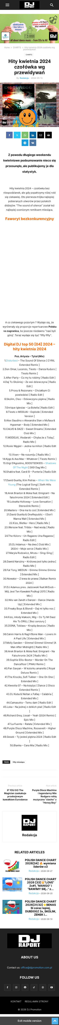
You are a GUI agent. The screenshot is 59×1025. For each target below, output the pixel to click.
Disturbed (12, 360)
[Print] (48, 135)
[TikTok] (34, 987)
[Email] (40, 135)
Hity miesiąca (18, 762)
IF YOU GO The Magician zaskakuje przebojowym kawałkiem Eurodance (15, 795)
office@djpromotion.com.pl (36, 967)
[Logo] (29, 947)
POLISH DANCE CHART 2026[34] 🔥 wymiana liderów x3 (40, 863)
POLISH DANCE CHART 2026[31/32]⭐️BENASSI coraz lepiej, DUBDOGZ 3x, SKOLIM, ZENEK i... (40, 908)
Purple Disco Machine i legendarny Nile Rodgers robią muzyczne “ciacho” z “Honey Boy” (44, 796)
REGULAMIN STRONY (36, 1001)
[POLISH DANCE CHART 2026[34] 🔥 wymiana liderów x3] (12, 865)
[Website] (42, 987)
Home (7, 47)
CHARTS (17, 47)
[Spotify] (25, 987)
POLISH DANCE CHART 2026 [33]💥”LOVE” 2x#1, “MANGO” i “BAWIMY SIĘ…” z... (40, 884)
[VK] (33, 142)
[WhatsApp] (25, 135)
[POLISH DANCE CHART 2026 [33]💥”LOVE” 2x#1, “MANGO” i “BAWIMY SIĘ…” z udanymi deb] (12, 884)
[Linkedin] (33, 135)
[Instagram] (16, 987)
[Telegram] (25, 142)
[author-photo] (29, 830)
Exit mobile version (29, 1020)
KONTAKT (16, 1001)
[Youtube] (51, 987)
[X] (17, 135)
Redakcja (24, 78)
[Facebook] (9, 135)
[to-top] (55, 1019)
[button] (7, 5)
